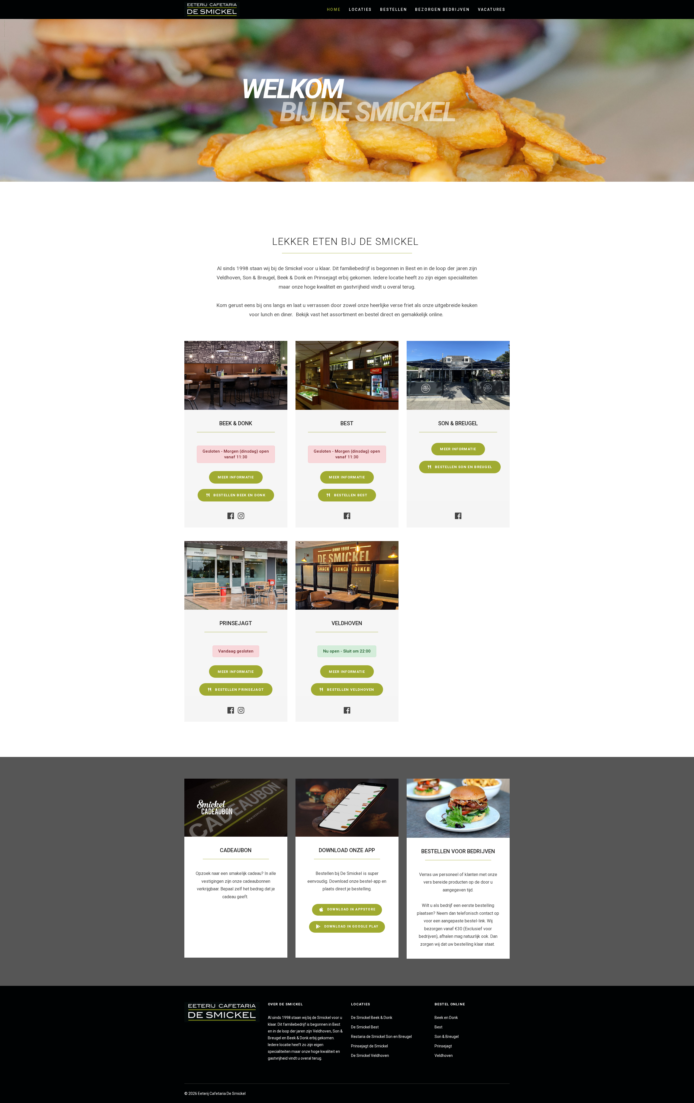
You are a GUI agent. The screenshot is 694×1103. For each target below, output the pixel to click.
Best (438, 1027)
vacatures (492, 9)
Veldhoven (444, 1055)
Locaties (360, 9)
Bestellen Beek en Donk (238, 495)
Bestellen (393, 9)
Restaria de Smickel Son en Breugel (381, 1036)
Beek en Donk (446, 1017)
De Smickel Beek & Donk (371, 1017)
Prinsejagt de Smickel (369, 1046)
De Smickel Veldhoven (370, 1055)
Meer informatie (236, 477)
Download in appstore (350, 909)
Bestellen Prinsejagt (239, 690)
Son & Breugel (447, 1036)
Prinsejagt (443, 1046)
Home (334, 9)
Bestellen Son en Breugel (463, 467)
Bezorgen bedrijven (442, 9)
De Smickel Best (365, 1027)
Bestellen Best (350, 495)
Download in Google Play (351, 926)
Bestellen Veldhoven (350, 690)
